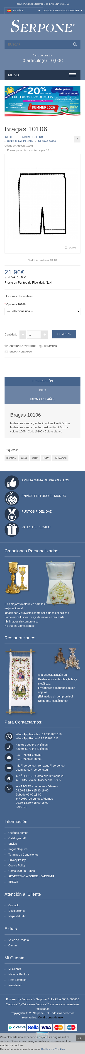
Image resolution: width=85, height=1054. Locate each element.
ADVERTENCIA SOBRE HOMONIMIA (31, 876)
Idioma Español (42, 399)
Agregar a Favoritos (23, 346)
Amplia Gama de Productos (45, 480)
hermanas (60, 458)
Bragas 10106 (47, 141)
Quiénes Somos (18, 833)
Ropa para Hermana (20, 141)
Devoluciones (16, 910)
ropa (46, 458)
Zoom (72, 247)
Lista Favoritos (17, 980)
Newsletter (15, 985)
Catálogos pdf (17, 838)
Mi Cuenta (14, 969)
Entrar (38, 4)
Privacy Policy (17, 860)
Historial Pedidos (18, 974)
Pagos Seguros (17, 849)
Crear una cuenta (57, 4)
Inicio (8, 137)
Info (42, 390)
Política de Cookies (53, 1049)
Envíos (12, 843)
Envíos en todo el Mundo (44, 496)
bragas (11, 458)
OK (80, 1038)
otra (35, 458)
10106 (24, 458)
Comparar (50, 346)
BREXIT (13, 881)
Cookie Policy (16, 865)
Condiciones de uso (50, 1017)
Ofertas (12, 945)
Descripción (42, 381)
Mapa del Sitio (17, 916)
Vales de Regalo (36, 527)
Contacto (13, 905)
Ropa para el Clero (30, 137)
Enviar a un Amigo (21, 351)
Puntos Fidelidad (37, 511)
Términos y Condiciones (23, 854)
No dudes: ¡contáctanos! (19, 625)
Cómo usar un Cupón (21, 871)
